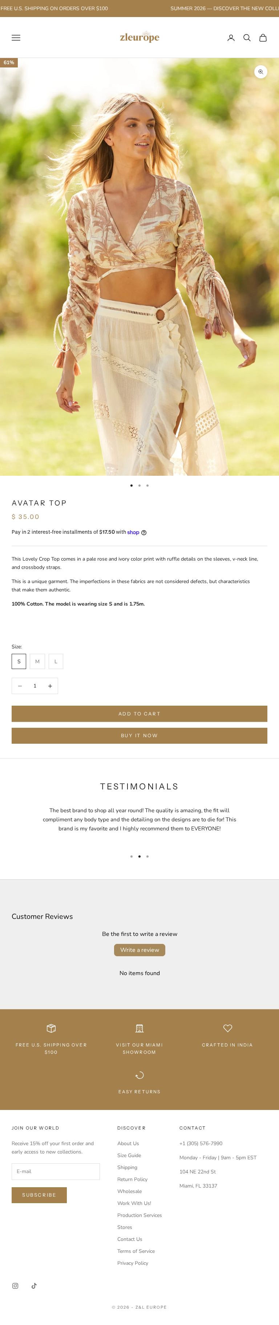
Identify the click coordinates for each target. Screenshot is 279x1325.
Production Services (139, 1215)
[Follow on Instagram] (15, 1285)
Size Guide (129, 1155)
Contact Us (129, 1239)
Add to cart (139, 714)
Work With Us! (134, 1203)
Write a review (139, 950)
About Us (128, 1143)
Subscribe (39, 1195)
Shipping (127, 1167)
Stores (124, 1227)
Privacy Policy (132, 1263)
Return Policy (132, 1179)
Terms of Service (136, 1251)
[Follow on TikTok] (34, 1285)
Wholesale (129, 1191)
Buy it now (139, 735)
